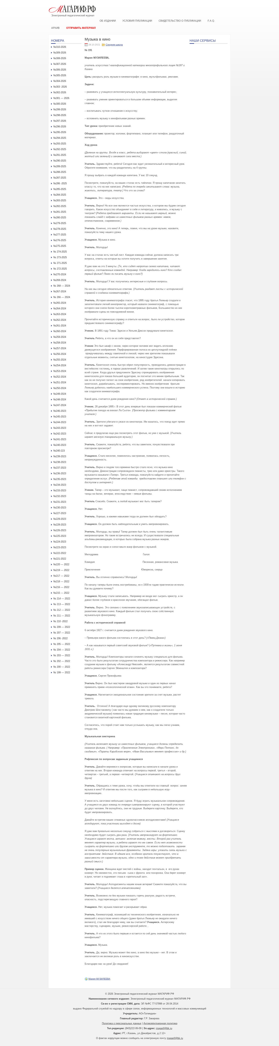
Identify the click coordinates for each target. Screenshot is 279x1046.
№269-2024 (59, 280)
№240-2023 (59, 445)
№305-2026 (59, 75)
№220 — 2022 (61, 564)
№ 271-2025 (60, 263)
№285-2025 (59, 189)
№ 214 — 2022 (61, 598)
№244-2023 (59, 422)
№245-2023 (59, 416)
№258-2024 (59, 342)
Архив (55, 28)
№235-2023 (59, 479)
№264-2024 (59, 308)
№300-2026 (59, 103)
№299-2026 (59, 109)
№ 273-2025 (60, 257)
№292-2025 (59, 149)
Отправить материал (81, 28)
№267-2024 (59, 291)
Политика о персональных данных (121, 1023)
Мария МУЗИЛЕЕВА (99, 979)
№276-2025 (59, 240)
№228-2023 (59, 524)
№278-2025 (59, 228)
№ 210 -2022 (60, 621)
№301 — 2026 (61, 98)
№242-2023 (59, 433)
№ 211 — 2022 (61, 615)
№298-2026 (59, 115)
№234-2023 (59, 484)
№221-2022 (59, 558)
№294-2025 (59, 137)
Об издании (108, 20)
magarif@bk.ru (164, 1028)
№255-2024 (59, 359)
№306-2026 (59, 69)
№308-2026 (59, 58)
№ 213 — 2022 (61, 604)
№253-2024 (59, 371)
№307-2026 (59, 64)
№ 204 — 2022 (61, 649)
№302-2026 (59, 92)
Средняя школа (114, 44)
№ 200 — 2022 (61, 666)
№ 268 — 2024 (61, 285)
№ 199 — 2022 (61, 672)
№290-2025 (59, 160)
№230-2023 (59, 507)
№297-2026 (59, 120)
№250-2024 (59, 388)
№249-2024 (59, 393)
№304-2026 (59, 81)
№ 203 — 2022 (61, 655)
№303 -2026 (60, 86)
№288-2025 (59, 172)
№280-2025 (59, 217)
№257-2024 (59, 348)
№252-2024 (59, 376)
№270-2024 (59, 274)
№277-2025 (59, 234)
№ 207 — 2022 (61, 632)
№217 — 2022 (61, 575)
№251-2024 (59, 382)
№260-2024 (59, 331)
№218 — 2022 (61, 581)
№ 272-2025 (60, 268)
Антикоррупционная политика (160, 1023)
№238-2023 (59, 462)
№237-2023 (59, 467)
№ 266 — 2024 (61, 297)
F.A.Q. (211, 20)
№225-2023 (59, 536)
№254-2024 (59, 365)
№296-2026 (59, 126)
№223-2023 (59, 547)
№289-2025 (59, 166)
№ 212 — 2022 (61, 609)
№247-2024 (59, 405)
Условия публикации (137, 20)
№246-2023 (59, 410)
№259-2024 (59, 337)
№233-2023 (59, 490)
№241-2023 (59, 439)
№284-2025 (59, 194)
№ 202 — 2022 (61, 661)
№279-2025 (59, 223)
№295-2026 (59, 132)
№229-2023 (59, 519)
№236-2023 (59, 473)
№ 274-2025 (60, 251)
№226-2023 (59, 530)
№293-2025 (59, 143)
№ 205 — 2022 (61, 644)
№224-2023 (59, 541)
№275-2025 (59, 246)
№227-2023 (59, 513)
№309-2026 (59, 52)
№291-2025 (59, 155)
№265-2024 (59, 302)
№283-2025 (59, 200)
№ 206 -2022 (60, 638)
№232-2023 (59, 496)
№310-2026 (59, 46)
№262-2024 (59, 319)
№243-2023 (59, 428)
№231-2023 (59, 501)
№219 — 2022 (61, 570)
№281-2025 (59, 211)
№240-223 (59, 450)
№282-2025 (59, 206)
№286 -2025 (60, 183)
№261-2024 (59, 325)
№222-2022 (59, 553)
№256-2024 (59, 354)
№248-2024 (59, 399)
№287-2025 (59, 177)
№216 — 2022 (61, 587)
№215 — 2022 (61, 592)
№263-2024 (59, 314)
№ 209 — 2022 (61, 627)
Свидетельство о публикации (180, 20)
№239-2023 (59, 456)
